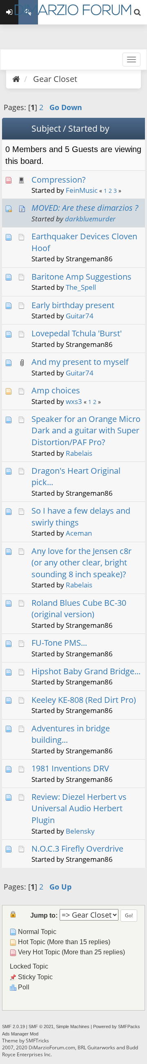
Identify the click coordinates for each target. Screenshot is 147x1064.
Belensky (80, 831)
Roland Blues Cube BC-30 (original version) (78, 608)
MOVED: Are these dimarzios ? (84, 207)
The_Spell (81, 287)
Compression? (58, 179)
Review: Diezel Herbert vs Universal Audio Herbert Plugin (79, 808)
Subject (46, 128)
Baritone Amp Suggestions (81, 276)
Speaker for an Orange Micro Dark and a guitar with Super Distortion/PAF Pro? (85, 430)
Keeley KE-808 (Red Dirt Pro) (83, 699)
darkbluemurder (90, 218)
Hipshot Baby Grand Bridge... (85, 671)
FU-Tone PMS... (59, 642)
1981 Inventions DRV (70, 768)
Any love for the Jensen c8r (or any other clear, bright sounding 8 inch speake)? (81, 562)
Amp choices (55, 390)
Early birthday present (72, 305)
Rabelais (79, 453)
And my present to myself (80, 361)
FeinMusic (82, 190)
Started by (88, 128)
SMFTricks (37, 1040)
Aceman (79, 533)
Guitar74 (80, 315)
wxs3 (74, 401)
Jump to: (44, 915)
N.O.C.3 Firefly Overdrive (77, 848)
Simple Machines (72, 1026)
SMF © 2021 (41, 1026)
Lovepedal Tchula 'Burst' (76, 333)
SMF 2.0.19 (13, 1026)
